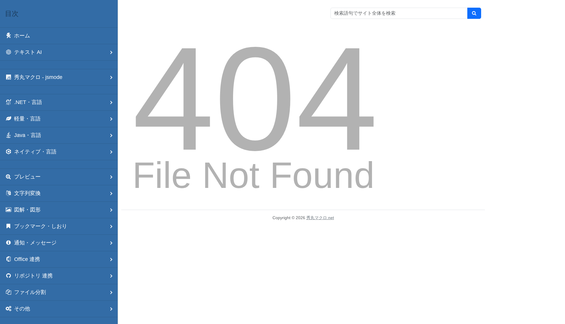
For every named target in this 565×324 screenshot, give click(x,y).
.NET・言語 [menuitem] (28, 102)
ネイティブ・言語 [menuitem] (35, 152)
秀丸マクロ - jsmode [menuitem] (38, 77)
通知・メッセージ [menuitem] (35, 243)
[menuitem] (59, 35)
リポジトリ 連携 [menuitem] (33, 276)
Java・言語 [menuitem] (27, 135)
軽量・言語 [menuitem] (27, 119)
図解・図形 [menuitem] (27, 210)
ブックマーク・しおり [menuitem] (40, 226)
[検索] (474, 13)
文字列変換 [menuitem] (27, 193)
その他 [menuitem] (22, 309)
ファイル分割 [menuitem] (30, 292)
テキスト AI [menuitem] (28, 52)
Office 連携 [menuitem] (27, 259)
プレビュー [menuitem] (27, 177)
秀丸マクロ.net (320, 217)
